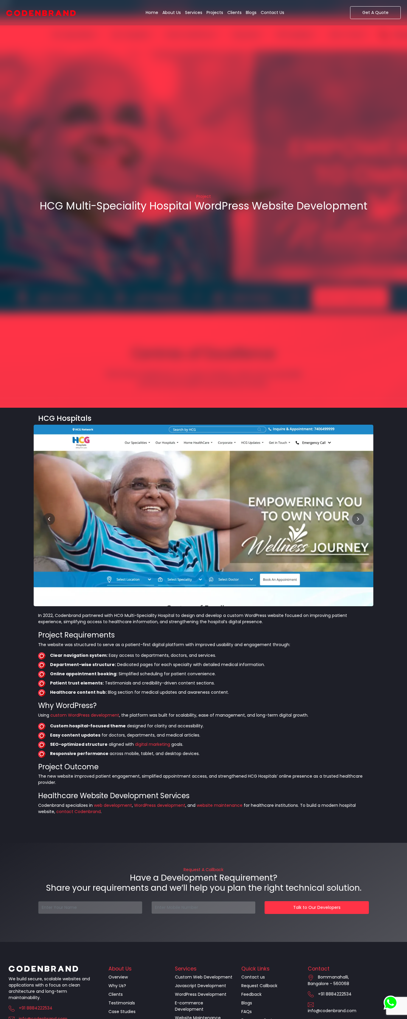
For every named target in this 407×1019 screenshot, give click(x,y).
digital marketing (152, 744)
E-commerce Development (189, 1006)
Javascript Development (200, 986)
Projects (214, 12)
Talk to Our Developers (317, 907)
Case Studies (122, 1012)
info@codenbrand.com (332, 1011)
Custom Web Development (203, 977)
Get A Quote (375, 12)
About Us (171, 12)
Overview (118, 977)
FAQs (246, 1012)
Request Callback (259, 986)
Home (152, 12)
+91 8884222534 (35, 1008)
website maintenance (220, 805)
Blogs (251, 12)
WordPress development (159, 805)
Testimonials (121, 1003)
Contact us (253, 977)
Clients (234, 12)
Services (193, 12)
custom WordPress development (84, 715)
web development (113, 805)
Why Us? (117, 986)
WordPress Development (200, 994)
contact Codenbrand (78, 812)
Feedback (251, 994)
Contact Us (272, 12)
